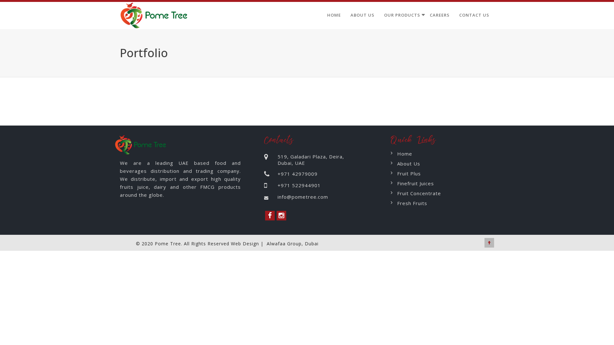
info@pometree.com (303, 197)
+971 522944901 (299, 185)
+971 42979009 (298, 174)
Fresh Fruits (412, 203)
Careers (440, 15)
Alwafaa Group (284, 244)
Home (334, 15)
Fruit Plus (409, 173)
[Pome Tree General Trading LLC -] (155, 14)
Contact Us (474, 15)
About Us (362, 15)
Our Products (402, 15)
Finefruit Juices (415, 183)
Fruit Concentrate (419, 193)
